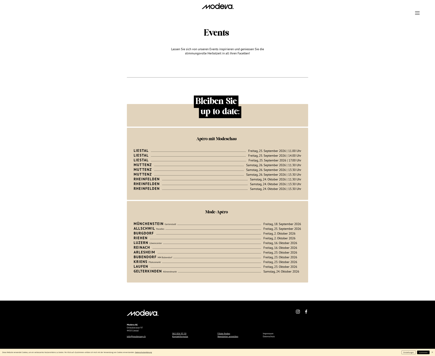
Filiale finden (224, 333)
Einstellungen (408, 352)
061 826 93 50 (179, 333)
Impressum (268, 333)
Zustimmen (423, 352)
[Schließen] (432, 352)
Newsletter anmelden (228, 336)
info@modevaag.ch (136, 336)
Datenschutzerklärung (143, 352)
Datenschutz (269, 336)
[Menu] (417, 13)
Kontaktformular (180, 336)
